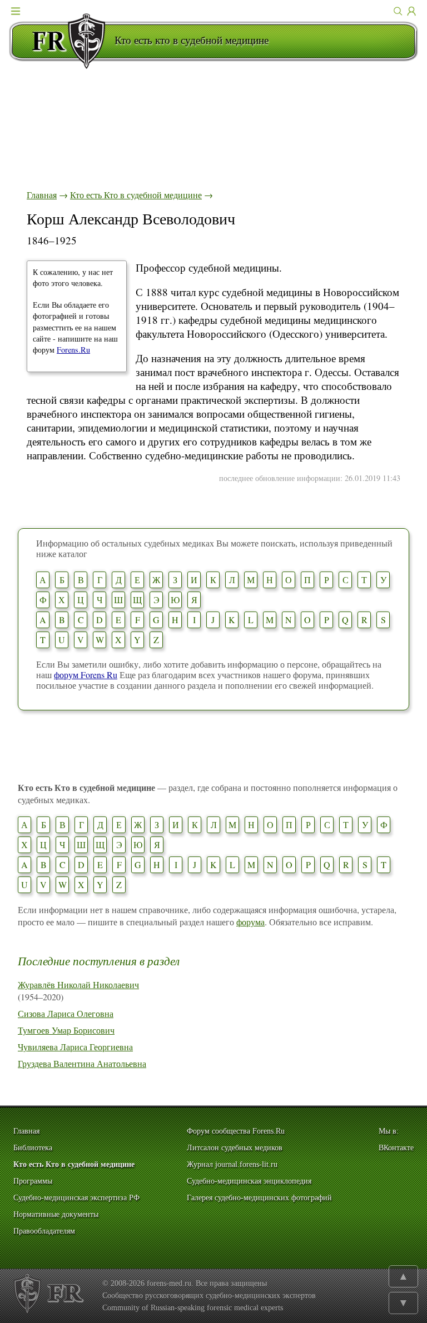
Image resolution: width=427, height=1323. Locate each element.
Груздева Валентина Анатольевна (82, 1063)
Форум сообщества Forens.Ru (236, 1131)
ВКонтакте (396, 1148)
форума (250, 922)
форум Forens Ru (85, 674)
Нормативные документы (55, 1214)
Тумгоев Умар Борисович (66, 1030)
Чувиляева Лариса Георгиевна (75, 1047)
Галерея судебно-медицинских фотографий (259, 1198)
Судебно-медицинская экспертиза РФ (76, 1198)
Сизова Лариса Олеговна (65, 1013)
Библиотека (32, 1148)
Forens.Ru (73, 349)
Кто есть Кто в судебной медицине (136, 195)
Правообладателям (44, 1231)
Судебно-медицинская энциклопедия (249, 1181)
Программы (32, 1181)
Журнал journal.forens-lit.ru (232, 1164)
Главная (42, 195)
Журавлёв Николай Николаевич (78, 984)
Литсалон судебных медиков (234, 1148)
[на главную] (62, 41)
